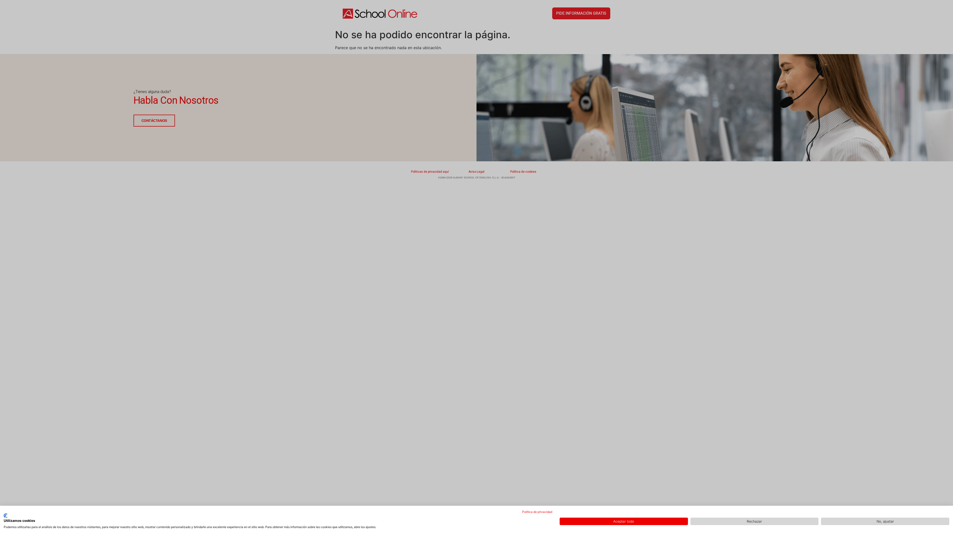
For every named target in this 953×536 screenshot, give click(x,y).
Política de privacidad (537, 512)
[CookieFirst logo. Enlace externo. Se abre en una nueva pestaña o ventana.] (5, 515)
